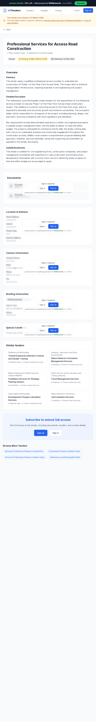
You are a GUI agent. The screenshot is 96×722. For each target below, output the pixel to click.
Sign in (42, 188)
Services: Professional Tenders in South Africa (24, 451)
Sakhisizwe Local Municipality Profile (65, 457)
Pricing (58, 10)
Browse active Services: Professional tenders (63, 20)
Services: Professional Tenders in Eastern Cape (24, 457)
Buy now (80, 3)
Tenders (29, 10)
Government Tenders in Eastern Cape (64, 451)
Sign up (88, 10)
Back (8, 30)
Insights (44, 10)
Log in (77, 10)
